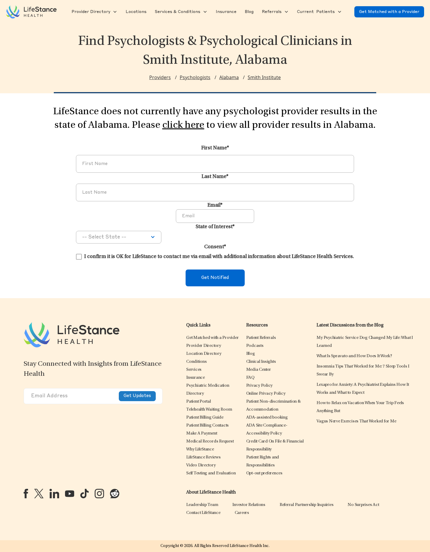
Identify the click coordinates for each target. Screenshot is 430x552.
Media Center (258, 370)
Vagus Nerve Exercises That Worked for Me (356, 421)
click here (183, 125)
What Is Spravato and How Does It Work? (354, 356)
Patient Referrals (261, 338)
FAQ (250, 377)
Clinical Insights (261, 362)
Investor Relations (248, 505)
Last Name (215, 176)
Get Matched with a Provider (389, 12)
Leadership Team (202, 505)
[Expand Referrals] (285, 12)
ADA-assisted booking (267, 417)
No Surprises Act (363, 505)
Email (215, 205)
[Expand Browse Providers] (114, 12)
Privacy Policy (259, 385)
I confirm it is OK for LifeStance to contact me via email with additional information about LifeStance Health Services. (219, 256)
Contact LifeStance (203, 513)
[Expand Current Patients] (339, 12)
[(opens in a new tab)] (26, 493)
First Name (215, 148)
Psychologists (195, 77)
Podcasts (255, 346)
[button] (90, 12)
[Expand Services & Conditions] (204, 12)
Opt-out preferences (264, 473)
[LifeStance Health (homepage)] (31, 12)
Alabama (229, 77)
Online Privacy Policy (265, 393)
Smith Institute (264, 77)
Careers (242, 513)
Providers (160, 77)
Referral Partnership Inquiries (307, 505)
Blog (250, 354)
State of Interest (215, 227)
